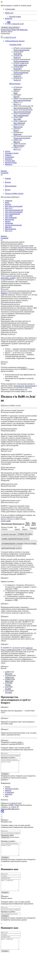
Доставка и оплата (11, 153)
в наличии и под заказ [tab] (9, 534)
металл (3, 650)
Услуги (7, 151)
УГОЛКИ (8, 692)
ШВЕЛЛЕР (9, 681)
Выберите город (7, 27)
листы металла (18, 386)
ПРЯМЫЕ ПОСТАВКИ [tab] (25, 534)
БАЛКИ (8, 689)
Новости (8, 155)
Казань (3, 30)
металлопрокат (30, 386)
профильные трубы (14, 650)
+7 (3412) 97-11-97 (17, 24)
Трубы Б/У (17, 76)
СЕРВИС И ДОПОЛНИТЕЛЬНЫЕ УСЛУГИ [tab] (15, 539)
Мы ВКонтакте (13, 809)
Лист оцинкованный (21, 115)
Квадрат (16, 96)
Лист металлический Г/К (22, 108)
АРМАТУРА (9, 677)
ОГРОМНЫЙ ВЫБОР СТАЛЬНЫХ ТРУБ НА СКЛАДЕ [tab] (19, 543)
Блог (6, 796)
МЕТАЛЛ (8, 674)
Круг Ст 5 (17, 149)
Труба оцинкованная (21, 61)
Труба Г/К (17, 57)
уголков (12, 278)
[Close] (2, 814)
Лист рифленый (19, 123)
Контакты (8, 159)
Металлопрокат (14, 84)
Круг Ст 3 (17, 104)
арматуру (29, 648)
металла (21, 249)
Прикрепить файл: (7, 835)
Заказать (33, 528)
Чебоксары (24, 30)
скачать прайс (6, 521)
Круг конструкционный (22, 100)
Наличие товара (15, 16)
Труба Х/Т (17, 80)
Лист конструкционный (22, 112)
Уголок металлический (22, 138)
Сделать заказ (10, 161)
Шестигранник (19, 145)
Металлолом (18, 127)
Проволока (17, 134)
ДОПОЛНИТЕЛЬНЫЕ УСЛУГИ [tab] (11, 548)
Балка (16, 93)
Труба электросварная (21, 50)
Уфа (17, 30)
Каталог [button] (15, 41)
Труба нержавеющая (21, 72)
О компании (9, 157)
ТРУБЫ (8, 685)
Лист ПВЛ (17, 119)
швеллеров (5, 278)
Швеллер (17, 142)
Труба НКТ (18, 69)
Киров (8, 30)
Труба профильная (20, 65)
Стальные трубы (15, 44)
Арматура (17, 89)
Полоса (16, 130)
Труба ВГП (18, 54)
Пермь (13, 30)
